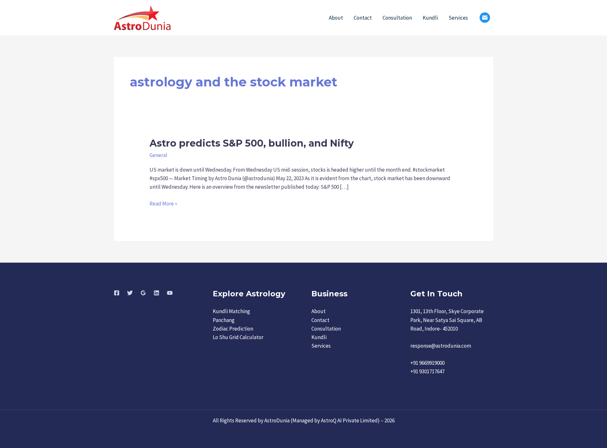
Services (458, 17)
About (336, 17)
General (158, 155)
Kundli (430, 17)
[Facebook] (117, 293)
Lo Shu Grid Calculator (238, 337)
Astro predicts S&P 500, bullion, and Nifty (252, 143)
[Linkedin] (156, 293)
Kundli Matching (231, 311)
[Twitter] (130, 293)
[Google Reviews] (143, 293)
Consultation (397, 17)
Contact (363, 17)
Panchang (224, 320)
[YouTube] (170, 293)
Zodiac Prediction (233, 328)
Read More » (163, 203)
